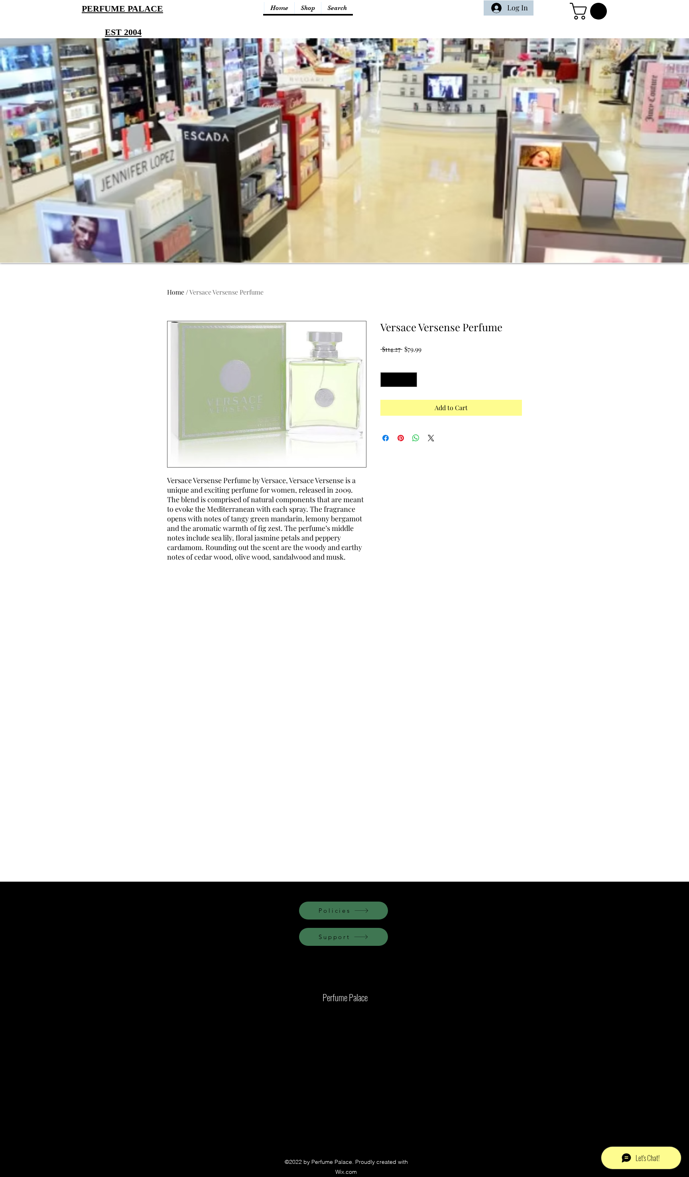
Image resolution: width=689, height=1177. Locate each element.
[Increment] (411, 380)
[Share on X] (431, 438)
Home (175, 292)
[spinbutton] (399, 380)
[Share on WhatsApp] (416, 438)
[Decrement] (387, 380)
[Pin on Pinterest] (401, 438)
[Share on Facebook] (385, 438)
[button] (590, 11)
